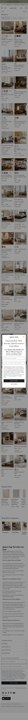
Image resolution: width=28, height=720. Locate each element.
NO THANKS (14, 384)
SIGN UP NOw (14, 380)
